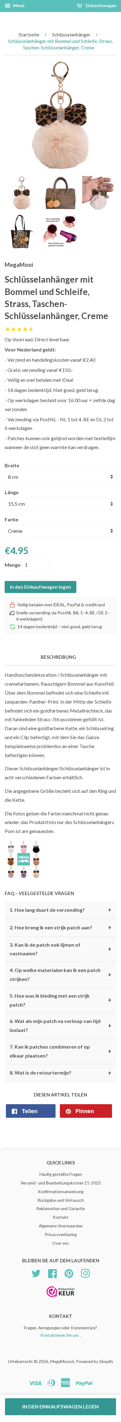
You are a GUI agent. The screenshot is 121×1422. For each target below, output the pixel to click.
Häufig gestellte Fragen (60, 1174)
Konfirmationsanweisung (60, 1191)
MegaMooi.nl (62, 1361)
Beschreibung (58, 657)
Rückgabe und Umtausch (60, 1200)
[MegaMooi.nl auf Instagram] (85, 1272)
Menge (12, 565)
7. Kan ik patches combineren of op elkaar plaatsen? (60, 1051)
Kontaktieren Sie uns (59, 1335)
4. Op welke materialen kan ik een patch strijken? (60, 974)
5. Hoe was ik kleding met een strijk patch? (60, 1000)
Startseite (29, 34)
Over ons (60, 1243)
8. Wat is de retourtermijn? (60, 1073)
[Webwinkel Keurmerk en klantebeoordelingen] (60, 1299)
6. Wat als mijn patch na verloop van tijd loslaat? (60, 1025)
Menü (18, 5)
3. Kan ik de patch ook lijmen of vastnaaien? (60, 949)
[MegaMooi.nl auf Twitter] (36, 1272)
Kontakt (61, 1217)
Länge (12, 492)
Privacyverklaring (61, 1234)
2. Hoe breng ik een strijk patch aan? (60, 927)
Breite (12, 465)
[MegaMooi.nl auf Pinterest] (69, 1272)
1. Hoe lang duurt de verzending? (60, 910)
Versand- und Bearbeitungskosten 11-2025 (60, 1182)
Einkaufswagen (100, 5)
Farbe (11, 519)
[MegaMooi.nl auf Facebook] (52, 1272)
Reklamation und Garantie (60, 1208)
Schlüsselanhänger (71, 34)
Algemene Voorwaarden (61, 1225)
